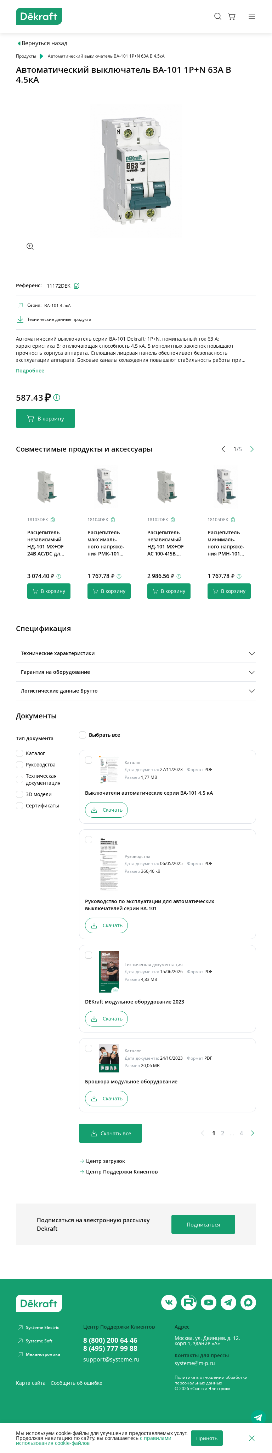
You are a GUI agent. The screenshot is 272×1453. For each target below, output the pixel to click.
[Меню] (252, 16)
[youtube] (189, 1302)
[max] (248, 1302)
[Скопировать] (53, 520)
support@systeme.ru (111, 1359)
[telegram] (228, 1302)
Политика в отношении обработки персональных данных (211, 1380)
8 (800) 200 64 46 (110, 1340)
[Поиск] (218, 16)
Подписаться (203, 1224)
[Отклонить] (252, 1438)
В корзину (51, 418)
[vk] (169, 1302)
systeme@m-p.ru (195, 1363)
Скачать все (116, 1133)
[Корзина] (232, 16)
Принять (206, 1438)
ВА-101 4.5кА (57, 305)
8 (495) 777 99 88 (110, 1348)
